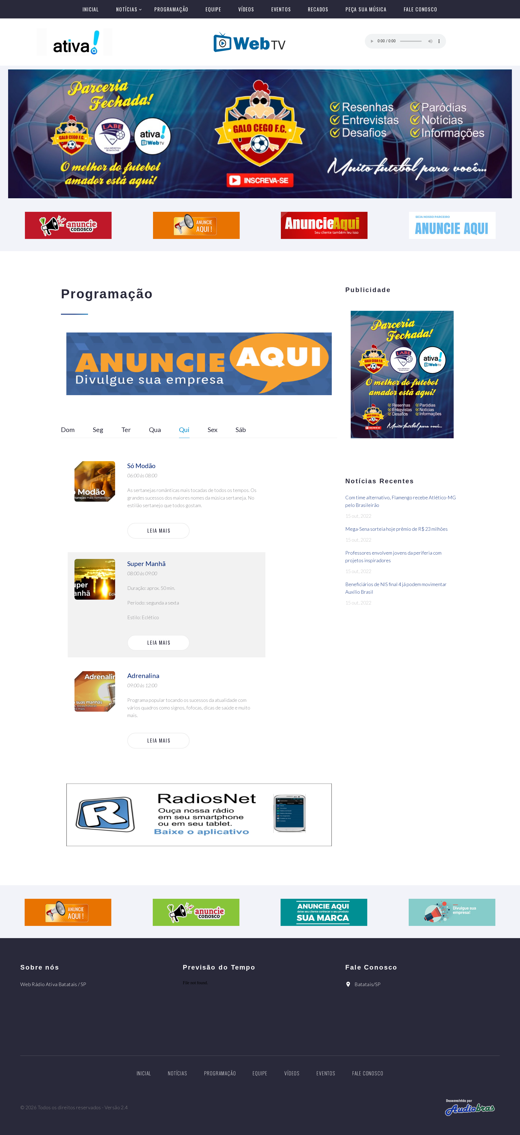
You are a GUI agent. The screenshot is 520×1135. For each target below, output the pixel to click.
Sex (212, 429)
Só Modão (141, 465)
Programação (171, 9)
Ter (126, 429)
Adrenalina (143, 675)
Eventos (281, 9)
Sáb (241, 429)
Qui (184, 429)
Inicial (91, 9)
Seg (98, 429)
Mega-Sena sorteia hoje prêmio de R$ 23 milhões (396, 529)
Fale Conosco (420, 9)
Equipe (213, 9)
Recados (318, 9)
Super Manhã (146, 563)
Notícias (126, 9)
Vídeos (246, 9)
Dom (68, 429)
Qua (155, 429)
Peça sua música (366, 9)
